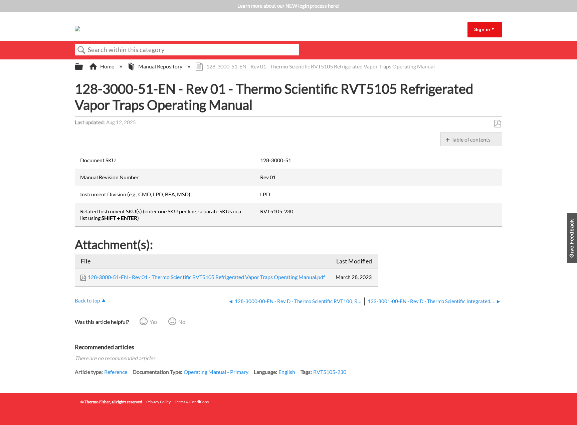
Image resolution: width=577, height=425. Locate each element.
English (286, 372)
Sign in (482, 29)
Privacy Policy (158, 401)
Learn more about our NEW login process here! (288, 6)
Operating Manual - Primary (216, 372)
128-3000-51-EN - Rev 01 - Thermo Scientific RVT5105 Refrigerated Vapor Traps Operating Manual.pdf (206, 277)
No (181, 321)
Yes (154, 321)
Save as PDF (497, 124)
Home (107, 66)
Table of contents (471, 139)
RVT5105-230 (329, 372)
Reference (115, 372)
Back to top (87, 300)
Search (81, 50)
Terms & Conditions (192, 401)
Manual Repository (160, 66)
